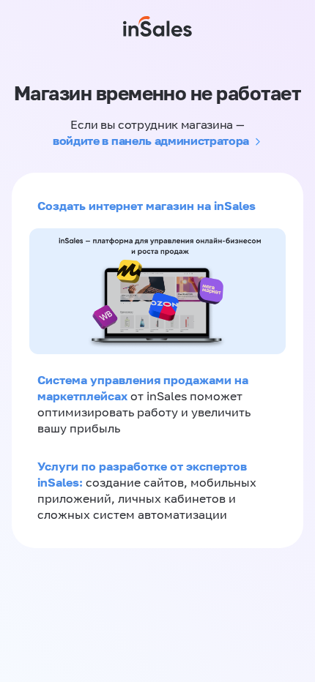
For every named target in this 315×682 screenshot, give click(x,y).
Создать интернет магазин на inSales (146, 205)
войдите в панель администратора (151, 140)
